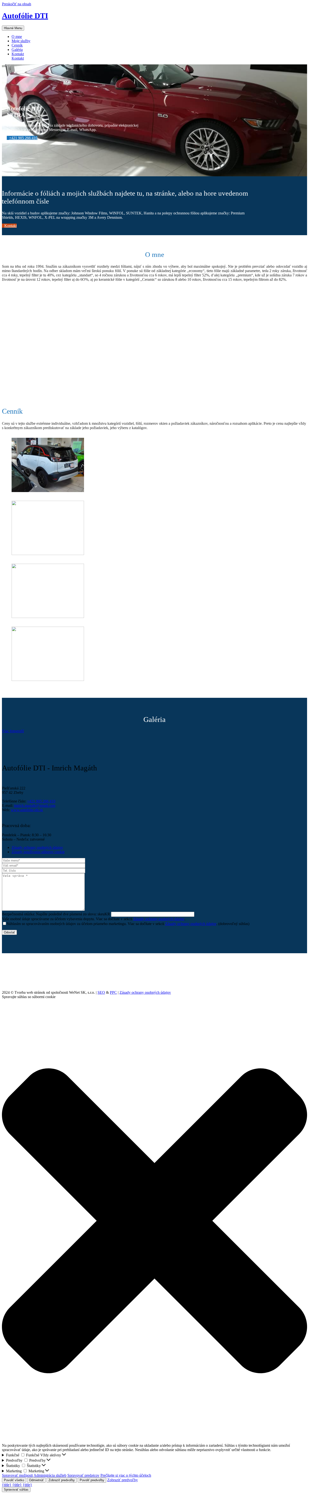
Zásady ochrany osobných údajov (158, 919)
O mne (17, 36)
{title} (6, 1485)
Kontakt (18, 58)
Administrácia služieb (50, 1475)
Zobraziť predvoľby (62, 1480)
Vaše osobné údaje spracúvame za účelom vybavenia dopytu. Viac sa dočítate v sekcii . (93, 919)
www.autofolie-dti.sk (27, 810)
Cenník (17, 45)
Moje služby (21, 41)
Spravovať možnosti (17, 1475)
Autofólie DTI (25, 15)
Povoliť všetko (14, 1480)
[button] (22, 138)
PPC (113, 992)
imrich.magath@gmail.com (34, 805)
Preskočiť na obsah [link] (16, 4)
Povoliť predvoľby (92, 1480)
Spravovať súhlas (16, 1489)
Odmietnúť (36, 1480)
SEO (101, 992)
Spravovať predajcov (83, 1475)
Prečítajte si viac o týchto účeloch (125, 1475)
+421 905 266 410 (41, 801)
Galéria (17, 50)
